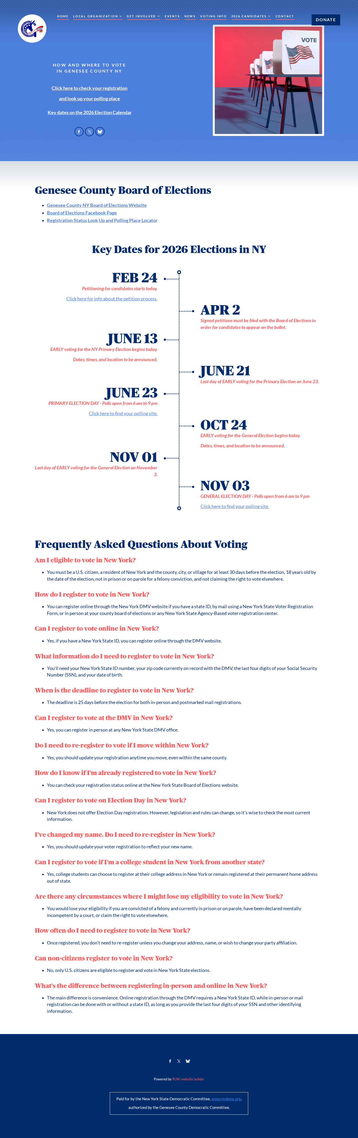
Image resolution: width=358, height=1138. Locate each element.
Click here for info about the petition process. (112, 299)
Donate (326, 19)
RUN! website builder (188, 1079)
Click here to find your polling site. (123, 413)
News (190, 16)
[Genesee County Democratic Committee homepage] (32, 28)
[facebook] (79, 131)
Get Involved (141, 16)
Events (172, 16)
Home (63, 16)
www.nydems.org (226, 1099)
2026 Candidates (249, 16)
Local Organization (95, 16)
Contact (285, 16)
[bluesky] (100, 131)
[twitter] (89, 131)
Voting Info (213, 16)
